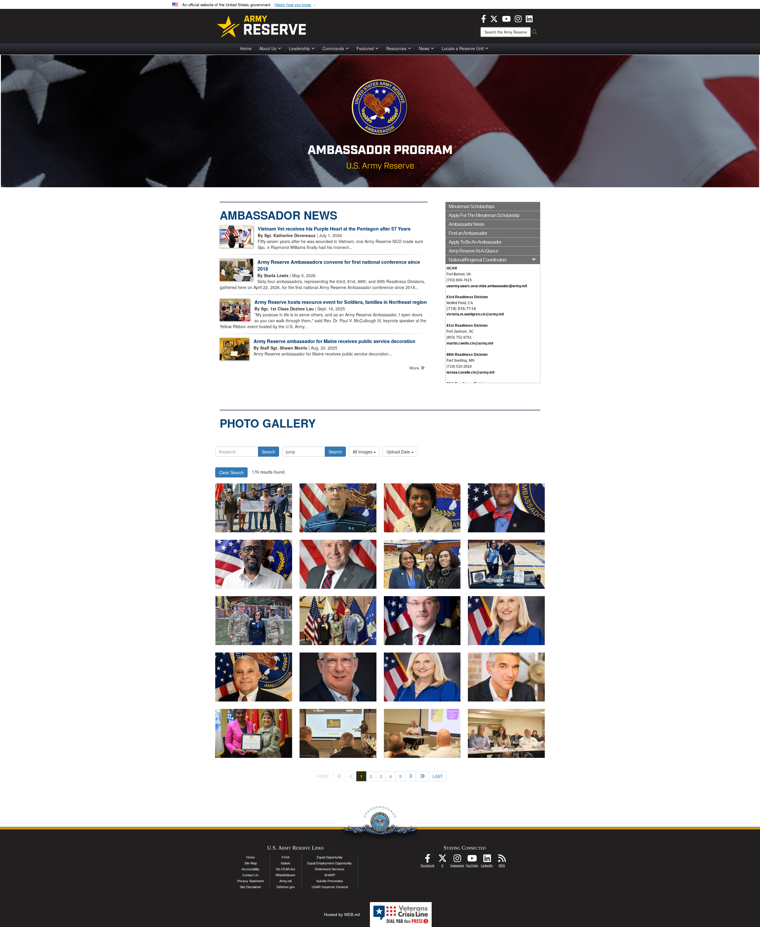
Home (245, 48)
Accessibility (250, 869)
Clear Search (231, 472)
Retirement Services (329, 869)
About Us (267, 48)
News (424, 48)
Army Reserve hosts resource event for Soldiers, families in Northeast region (340, 302)
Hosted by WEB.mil (342, 914)
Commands (333, 48)
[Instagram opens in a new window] (518, 18)
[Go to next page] (410, 776)
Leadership (299, 48)
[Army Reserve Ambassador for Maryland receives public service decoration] (253, 733)
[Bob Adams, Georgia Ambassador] (338, 677)
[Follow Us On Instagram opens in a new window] (457, 860)
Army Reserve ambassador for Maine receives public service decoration (334, 341)
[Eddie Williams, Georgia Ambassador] (253, 677)
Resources (396, 48)
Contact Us (250, 875)
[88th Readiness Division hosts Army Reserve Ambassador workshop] (338, 733)
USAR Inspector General (330, 887)
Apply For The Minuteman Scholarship (484, 215)
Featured (365, 48)
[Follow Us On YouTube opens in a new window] (472, 860)
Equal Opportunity (330, 857)
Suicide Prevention (329, 881)
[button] (296, 5)
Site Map (250, 863)
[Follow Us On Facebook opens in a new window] (427, 860)
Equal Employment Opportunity (329, 863)
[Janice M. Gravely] (422, 507)
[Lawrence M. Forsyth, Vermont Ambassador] (338, 507)
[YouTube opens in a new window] (506, 18)
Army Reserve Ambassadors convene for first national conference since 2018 (338, 265)
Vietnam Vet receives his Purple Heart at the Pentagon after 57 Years (334, 228)
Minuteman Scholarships (471, 206)
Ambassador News (466, 224)
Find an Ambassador (468, 233)
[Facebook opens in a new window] (483, 18)
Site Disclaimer (250, 887)
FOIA (285, 857)
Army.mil (285, 881)
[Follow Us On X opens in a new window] (442, 860)
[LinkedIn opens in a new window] (529, 18)
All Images (363, 452)
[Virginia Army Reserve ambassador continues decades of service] (422, 564)
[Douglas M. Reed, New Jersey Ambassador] (253, 564)
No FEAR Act (285, 869)
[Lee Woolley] (506, 677)
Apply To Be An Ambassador (475, 242)
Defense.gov (285, 887)
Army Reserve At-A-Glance (473, 250)
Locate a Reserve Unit (463, 48)
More (414, 368)
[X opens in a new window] (494, 18)
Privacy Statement (250, 881)
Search (268, 452)
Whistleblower (285, 875)
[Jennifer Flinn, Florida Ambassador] (506, 620)
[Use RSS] (501, 860)
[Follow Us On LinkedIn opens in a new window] (486, 860)
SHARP (329, 875)
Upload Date (399, 452)
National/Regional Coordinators (477, 259)
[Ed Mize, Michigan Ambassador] (422, 620)
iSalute (285, 863)
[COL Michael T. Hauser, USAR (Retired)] (338, 564)
